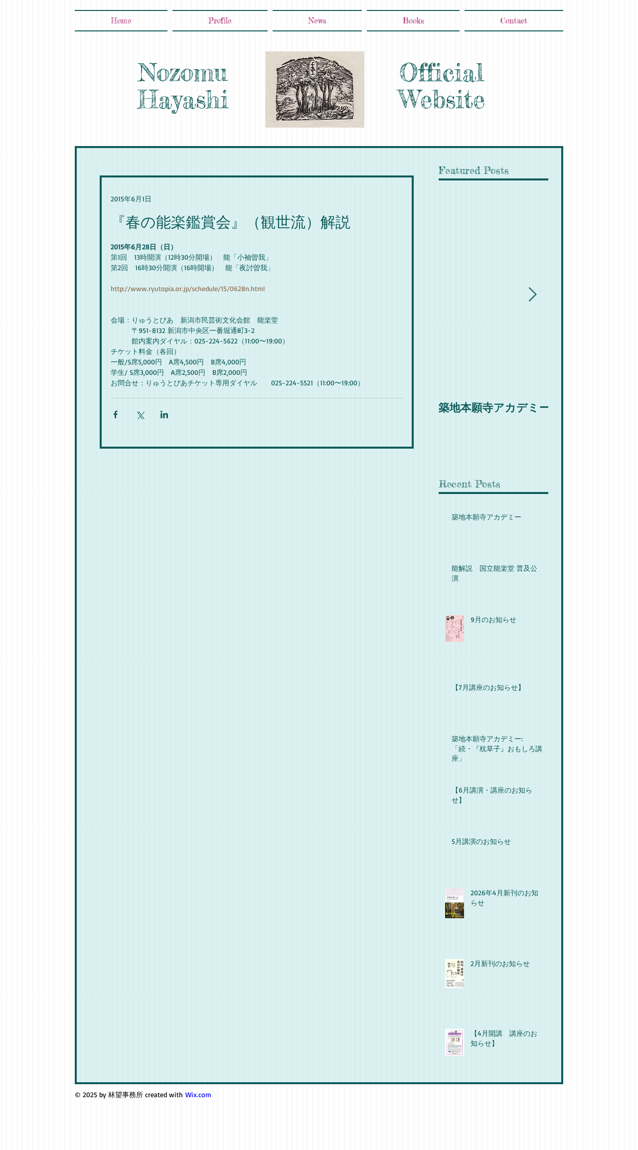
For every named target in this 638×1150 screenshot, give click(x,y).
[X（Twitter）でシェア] (140, 414)
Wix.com (198, 1094)
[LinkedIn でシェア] (164, 414)
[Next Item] (532, 295)
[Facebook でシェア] (115, 414)
